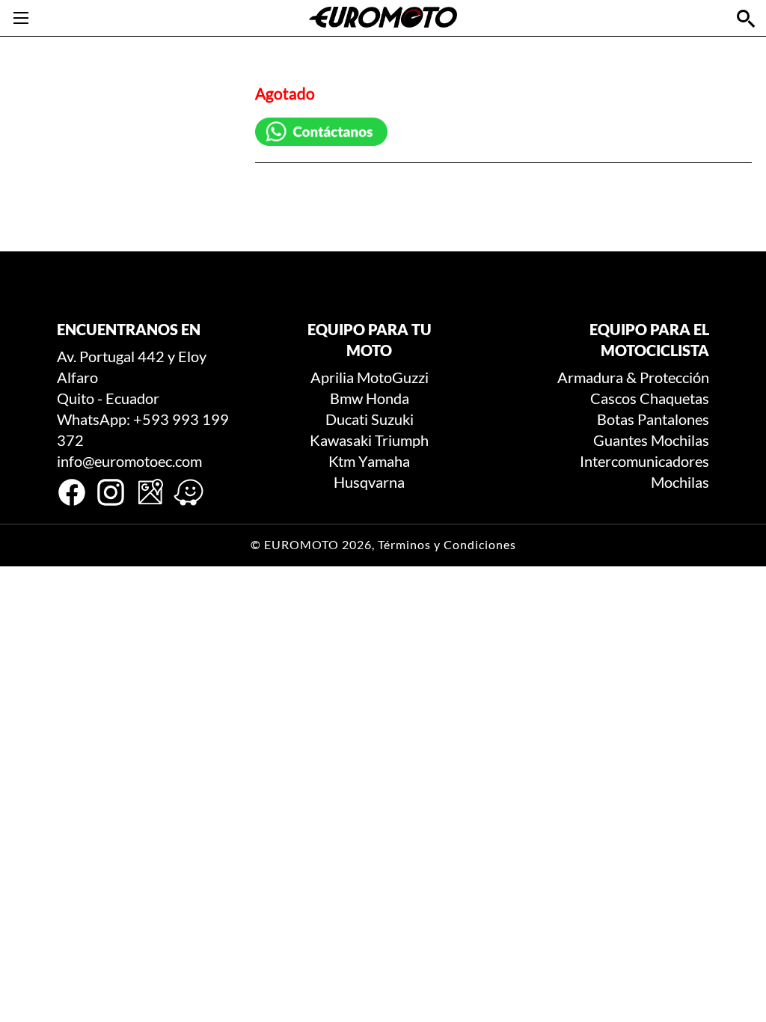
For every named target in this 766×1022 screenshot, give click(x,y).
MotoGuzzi (393, 377)
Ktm (341, 461)
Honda (387, 398)
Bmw (346, 398)
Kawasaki (341, 440)
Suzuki (392, 419)
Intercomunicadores (644, 461)
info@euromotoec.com (129, 461)
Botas (615, 419)
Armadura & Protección (633, 377)
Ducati (346, 419)
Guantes (620, 440)
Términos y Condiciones (447, 544)
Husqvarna (369, 482)
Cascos (613, 398)
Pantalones (673, 419)
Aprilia (332, 377)
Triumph (402, 440)
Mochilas (680, 440)
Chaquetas (674, 398)
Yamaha (384, 461)
